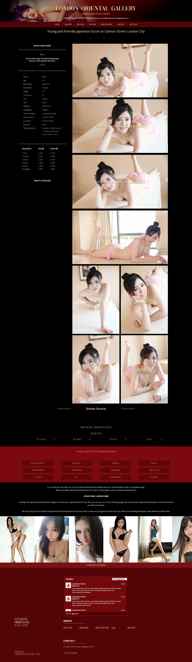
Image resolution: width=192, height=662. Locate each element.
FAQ (113, 627)
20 (43, 80)
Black (44, 102)
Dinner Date (47, 134)
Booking (80, 24)
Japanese (46, 84)
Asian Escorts (55, 128)
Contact (121, 24)
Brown (45, 99)
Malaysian (154, 470)
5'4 (43, 91)
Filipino (37, 477)
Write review (102, 627)
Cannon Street (48, 117)
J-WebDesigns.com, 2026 (27, 654)
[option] (17, 539)
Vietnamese (115, 477)
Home (57, 24)
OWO (44, 124)
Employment (106, 24)
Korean (115, 463)
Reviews (92, 24)
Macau (154, 463)
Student (45, 128)
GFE (55, 134)
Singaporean (37, 470)
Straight (45, 87)
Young (46, 131)
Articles (133, 24)
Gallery (68, 24)
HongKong (76, 470)
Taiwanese (115, 470)
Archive (131, 627)
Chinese (154, 477)
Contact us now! (96, 565)
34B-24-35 (46, 106)
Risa (103, 37)
